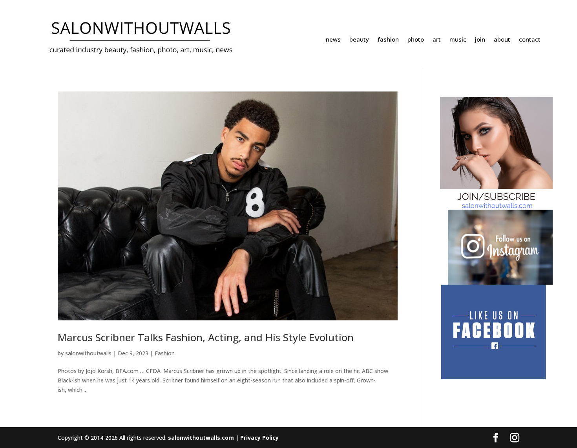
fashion (388, 40)
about (502, 40)
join (480, 40)
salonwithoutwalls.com (201, 437)
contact (529, 40)
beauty (359, 40)
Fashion (165, 353)
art (437, 40)
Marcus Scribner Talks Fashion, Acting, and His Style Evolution (206, 337)
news (333, 40)
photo (415, 40)
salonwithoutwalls (88, 353)
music (457, 40)
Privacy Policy (259, 437)
